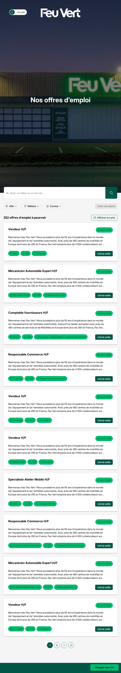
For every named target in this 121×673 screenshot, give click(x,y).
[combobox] (56, 193)
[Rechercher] (111, 193)
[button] (64, 645)
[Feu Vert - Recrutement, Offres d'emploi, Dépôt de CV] (60, 13)
